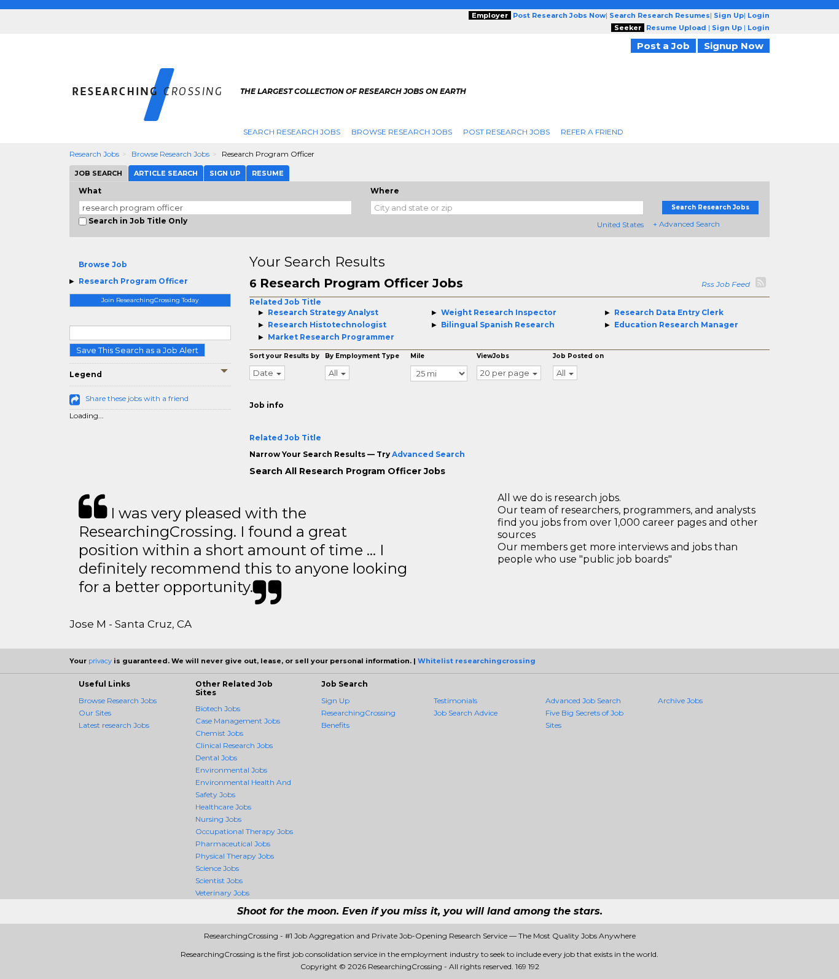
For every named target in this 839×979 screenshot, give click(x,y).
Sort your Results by (284, 356)
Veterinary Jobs (222, 892)
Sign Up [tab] (224, 173)
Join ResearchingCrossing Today (149, 300)
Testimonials (455, 700)
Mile (417, 356)
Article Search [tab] (166, 173)
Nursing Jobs (218, 819)
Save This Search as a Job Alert (137, 350)
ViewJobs (493, 356)
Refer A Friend (592, 131)
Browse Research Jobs (401, 131)
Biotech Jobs (217, 708)
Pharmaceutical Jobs (232, 843)
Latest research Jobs (114, 725)
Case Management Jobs (237, 720)
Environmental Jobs (231, 769)
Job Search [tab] (98, 173)
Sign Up (335, 700)
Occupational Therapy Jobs (244, 831)
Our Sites (95, 712)
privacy (100, 661)
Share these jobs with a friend (137, 398)
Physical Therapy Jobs (234, 855)
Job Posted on (578, 356)
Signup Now (733, 46)
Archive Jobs (680, 700)
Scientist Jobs (219, 880)
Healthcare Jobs (223, 806)
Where (384, 190)
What (90, 190)
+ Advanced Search (686, 223)
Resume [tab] (268, 173)
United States (620, 224)
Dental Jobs (216, 757)
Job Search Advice (466, 712)
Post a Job (663, 46)
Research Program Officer (133, 281)
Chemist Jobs (219, 733)
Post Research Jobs (506, 131)
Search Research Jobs (291, 131)
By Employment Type (362, 356)
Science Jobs (217, 868)
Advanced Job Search (583, 700)
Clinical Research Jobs (234, 745)
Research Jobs (94, 153)
